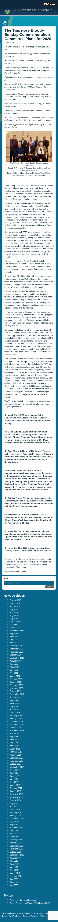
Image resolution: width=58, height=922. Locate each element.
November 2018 (16, 724)
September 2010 (17, 855)
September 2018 (17, 730)
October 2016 (15, 800)
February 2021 (16, 646)
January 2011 (15, 843)
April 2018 (14, 746)
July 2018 (14, 737)
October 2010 (15, 852)
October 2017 (15, 764)
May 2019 (14, 706)
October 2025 (15, 600)
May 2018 (14, 743)
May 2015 (14, 803)
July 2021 (14, 634)
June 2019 (14, 703)
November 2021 (16, 625)
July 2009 (14, 879)
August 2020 (15, 661)
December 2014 (16, 818)
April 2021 (14, 643)
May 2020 (14, 670)
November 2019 (16, 688)
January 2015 (15, 815)
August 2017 (15, 770)
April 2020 (14, 673)
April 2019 (14, 709)
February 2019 (16, 715)
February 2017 (16, 788)
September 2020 (17, 658)
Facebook (14, 900)
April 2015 (14, 806)
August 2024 (15, 606)
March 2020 (15, 676)
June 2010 (14, 864)
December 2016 (16, 794)
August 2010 (15, 858)
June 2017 (14, 776)
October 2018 (15, 728)
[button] (50, 3)
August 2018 (15, 734)
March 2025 (15, 603)
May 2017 (14, 779)
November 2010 (16, 849)
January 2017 (15, 791)
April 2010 (14, 870)
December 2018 (16, 722)
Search (7, 578)
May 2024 (14, 609)
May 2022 (14, 618)
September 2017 (17, 767)
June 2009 (14, 882)
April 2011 (14, 834)
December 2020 (16, 649)
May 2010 (14, 867)
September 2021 (17, 631)
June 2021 (14, 637)
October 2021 (15, 627)
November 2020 (16, 652)
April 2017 (14, 782)
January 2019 (15, 718)
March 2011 (15, 837)
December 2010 (16, 846)
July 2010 (14, 861)
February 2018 (16, 752)
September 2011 (17, 827)
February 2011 (16, 840)
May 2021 (14, 640)
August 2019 (15, 697)
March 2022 (15, 621)
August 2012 (15, 821)
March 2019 (15, 712)
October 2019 (15, 691)
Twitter (12, 903)
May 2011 (14, 831)
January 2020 (15, 682)
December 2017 (16, 758)
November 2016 (16, 797)
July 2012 (14, 825)
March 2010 (15, 873)
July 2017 (14, 773)
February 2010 (16, 876)
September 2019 (17, 694)
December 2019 (16, 685)
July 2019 (14, 700)
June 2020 (14, 667)
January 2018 (15, 755)
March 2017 (15, 785)
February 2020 (16, 679)
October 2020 (15, 655)
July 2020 (14, 664)
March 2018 (15, 749)
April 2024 (14, 612)
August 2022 (15, 615)
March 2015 (15, 809)
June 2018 (14, 740)
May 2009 (14, 885)
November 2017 (16, 761)
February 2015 (16, 812)
